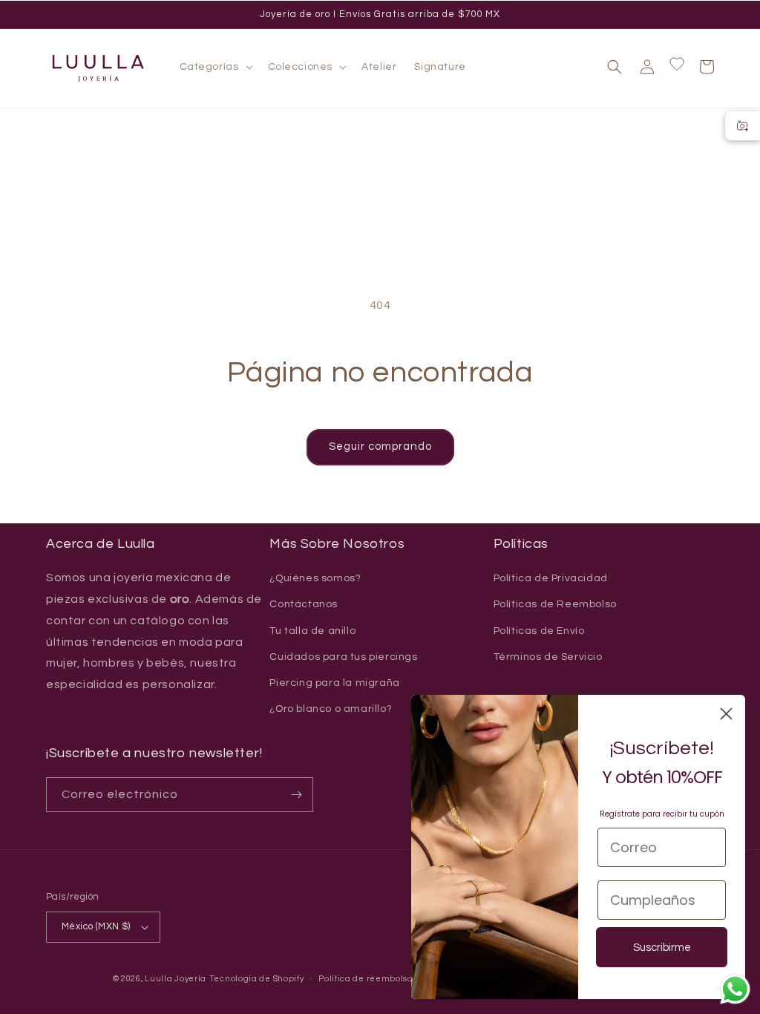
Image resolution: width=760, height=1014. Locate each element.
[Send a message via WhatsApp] (735, 989)
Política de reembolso (365, 979)
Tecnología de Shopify (256, 979)
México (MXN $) (96, 926)
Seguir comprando (380, 446)
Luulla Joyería (175, 979)
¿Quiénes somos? (315, 578)
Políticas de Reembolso (555, 604)
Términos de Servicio (548, 657)
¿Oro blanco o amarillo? (330, 709)
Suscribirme (662, 947)
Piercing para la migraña (334, 683)
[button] (215, 66)
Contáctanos (303, 604)
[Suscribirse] (296, 794)
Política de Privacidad (551, 578)
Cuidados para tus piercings (343, 657)
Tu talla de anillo (312, 631)
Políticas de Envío (539, 631)
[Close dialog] (726, 714)
